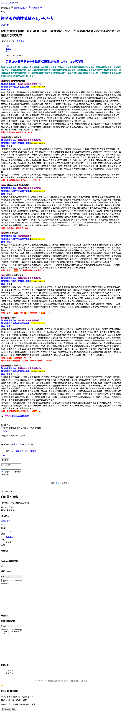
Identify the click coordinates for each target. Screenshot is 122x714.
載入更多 (5, 460)
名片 (8, 52)
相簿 (8, 46)
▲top (3, 455)
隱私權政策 (74, 681)
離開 (13, 709)
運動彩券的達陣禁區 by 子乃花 (27, 18)
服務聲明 (84, 681)
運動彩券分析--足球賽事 (26, 451)
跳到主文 (5, 25)
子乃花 (4, 431)
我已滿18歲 (6, 709)
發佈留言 (5, 474)
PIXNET (43, 681)
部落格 (8, 49)
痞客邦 (16, 444)
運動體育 (20, 41)
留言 (21, 444)
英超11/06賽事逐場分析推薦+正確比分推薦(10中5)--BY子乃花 (44, 61)
